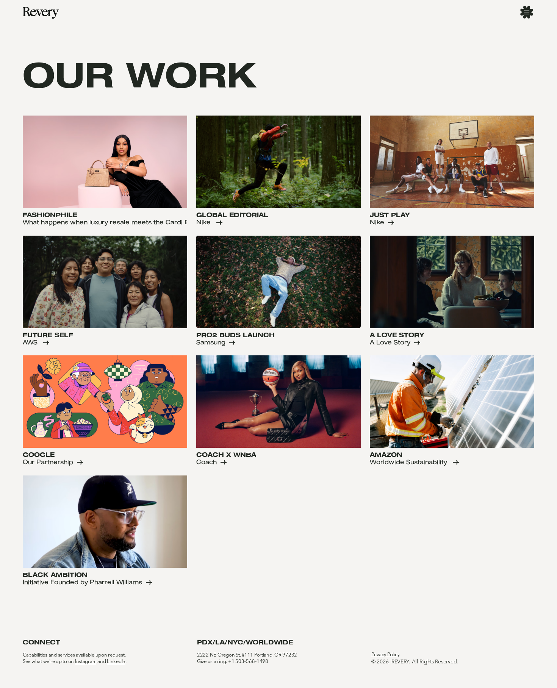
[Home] (41, 13)
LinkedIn (116, 661)
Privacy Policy (385, 654)
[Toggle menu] (526, 12)
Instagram (86, 661)
